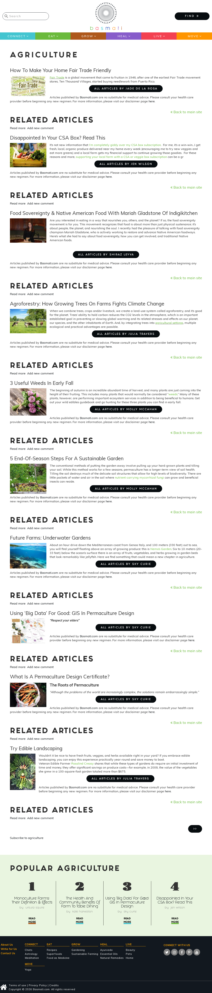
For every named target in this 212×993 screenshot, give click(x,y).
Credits (54, 985)
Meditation (32, 957)
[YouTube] (196, 952)
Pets (129, 953)
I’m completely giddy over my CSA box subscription (125, 145)
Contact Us (8, 953)
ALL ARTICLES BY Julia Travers (126, 334)
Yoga (28, 969)
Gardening (78, 950)
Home (129, 957)
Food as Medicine (58, 957)
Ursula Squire (35, 908)
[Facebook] (182, 952)
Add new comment (40, 128)
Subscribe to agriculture (26, 838)
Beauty (130, 950)
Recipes (52, 950)
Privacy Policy (38, 985)
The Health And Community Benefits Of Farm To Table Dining (79, 903)
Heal (123, 36)
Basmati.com (89, 97)
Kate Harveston (82, 911)
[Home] (106, 16)
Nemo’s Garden (160, 549)
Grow (87, 36)
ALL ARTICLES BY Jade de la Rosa (126, 89)
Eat (51, 36)
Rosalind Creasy (82, 763)
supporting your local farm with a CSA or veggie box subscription (121, 157)
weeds (173, 394)
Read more (18, 128)
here (152, 101)
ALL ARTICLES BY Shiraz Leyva (106, 255)
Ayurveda (106, 950)
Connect (17, 36)
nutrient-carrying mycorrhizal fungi (139, 477)
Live (158, 36)
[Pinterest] (189, 952)
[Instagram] (174, 952)
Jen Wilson (178, 908)
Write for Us (9, 949)
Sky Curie (130, 911)
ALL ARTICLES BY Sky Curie (126, 564)
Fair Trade (57, 77)
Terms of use (17, 985)
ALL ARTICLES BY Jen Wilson (126, 164)
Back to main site (187, 112)
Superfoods (54, 953)
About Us (7, 944)
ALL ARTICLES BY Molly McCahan (126, 409)
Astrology (31, 953)
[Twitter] (167, 952)
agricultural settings (169, 323)
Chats (28, 950)
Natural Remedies (112, 957)
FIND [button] (191, 16)
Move (193, 36)
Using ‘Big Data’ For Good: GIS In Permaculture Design (127, 903)
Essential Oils (109, 953)
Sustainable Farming (85, 953)
